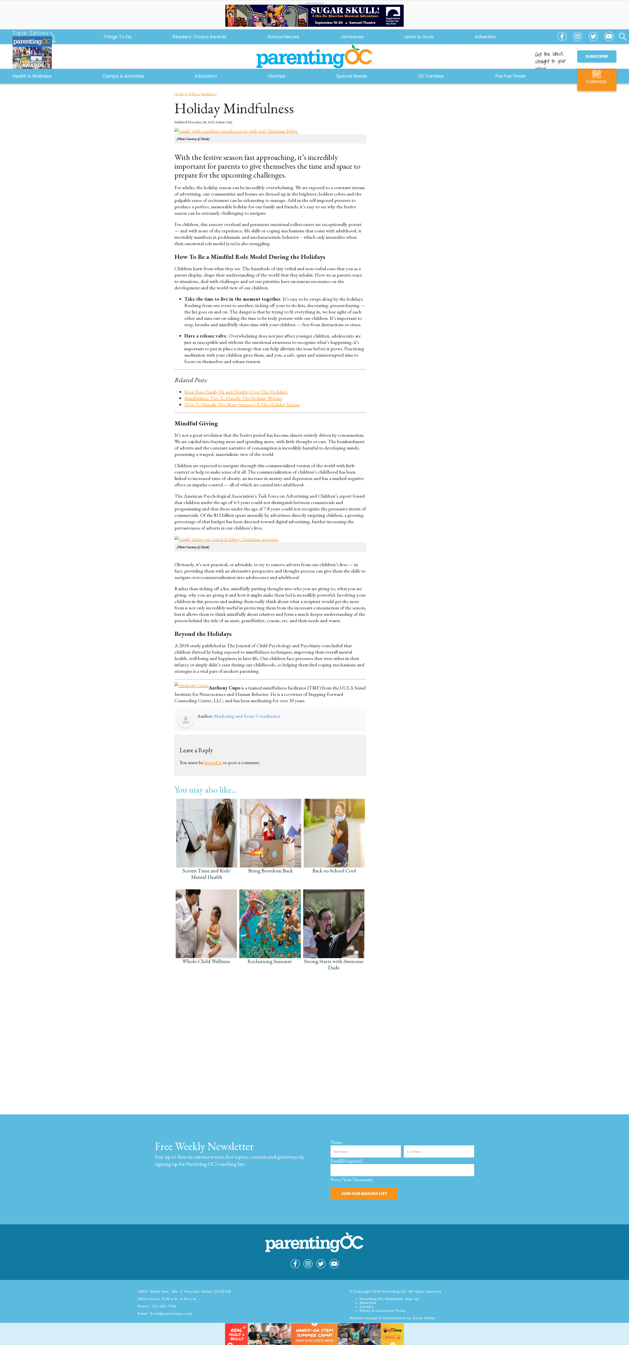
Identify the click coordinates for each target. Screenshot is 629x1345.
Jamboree (352, 37)
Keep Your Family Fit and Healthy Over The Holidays (235, 392)
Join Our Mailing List (364, 1193)
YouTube (609, 38)
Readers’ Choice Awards (200, 37)
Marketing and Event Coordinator (247, 716)
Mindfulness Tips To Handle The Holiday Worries (233, 398)
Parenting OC (314, 56)
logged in (213, 762)
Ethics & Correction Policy (383, 1311)
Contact (366, 1307)
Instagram (578, 38)
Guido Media (424, 1318)
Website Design (364, 1318)
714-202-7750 (163, 1306)
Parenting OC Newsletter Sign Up (389, 1299)
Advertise (485, 37)
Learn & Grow (419, 37)
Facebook (562, 38)
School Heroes (283, 37)
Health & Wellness (186, 94)
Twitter (593, 38)
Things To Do (117, 37)
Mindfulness (208, 94)
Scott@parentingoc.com (171, 1314)
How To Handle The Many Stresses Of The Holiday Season (242, 404)
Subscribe (597, 56)
